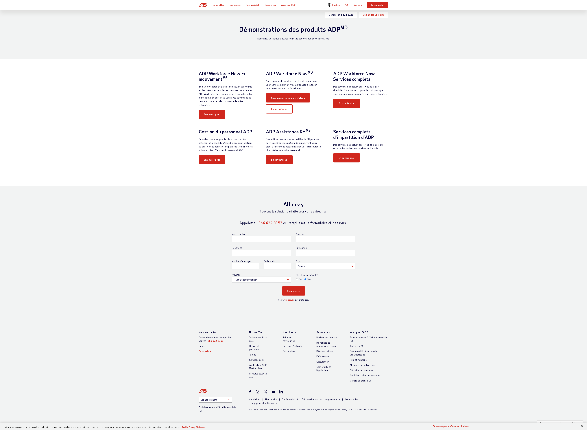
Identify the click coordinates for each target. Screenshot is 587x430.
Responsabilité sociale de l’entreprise (363, 353)
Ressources (270, 5)
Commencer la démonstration (288, 97)
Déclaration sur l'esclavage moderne (321, 399)
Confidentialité (290, 399)
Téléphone (237, 247)
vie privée (289, 299)
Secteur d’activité (292, 345)
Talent (252, 354)
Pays (298, 261)
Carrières (355, 345)
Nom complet (238, 234)
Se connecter (377, 5)
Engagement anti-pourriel (264, 403)
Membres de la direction (362, 364)
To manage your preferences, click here (451, 426)
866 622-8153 (270, 223)
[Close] (582, 426)
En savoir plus (212, 114)
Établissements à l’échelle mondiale (369, 337)
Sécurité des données (361, 370)
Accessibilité (351, 399)
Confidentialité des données (365, 375)
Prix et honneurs (358, 359)
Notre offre (218, 5)
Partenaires (289, 351)
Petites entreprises (326, 337)
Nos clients (235, 5)
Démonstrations (325, 351)
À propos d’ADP (288, 5)
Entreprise (301, 247)
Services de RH (257, 359)
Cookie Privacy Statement (193, 427)
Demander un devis (373, 14)
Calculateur (322, 361)
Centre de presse (359, 380)
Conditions (255, 399)
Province (236, 274)
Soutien (358, 5)
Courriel (300, 234)
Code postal (270, 261)
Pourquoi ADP (252, 5)
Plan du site (271, 399)
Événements (322, 356)
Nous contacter (208, 332)
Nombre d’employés (242, 261)
